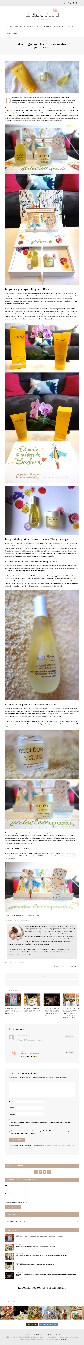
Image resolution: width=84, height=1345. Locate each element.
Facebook (11, 954)
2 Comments (74, 966)
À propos (26, 1334)
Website (12, 1114)
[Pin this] (63, 966)
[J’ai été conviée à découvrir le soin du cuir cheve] (63, 1313)
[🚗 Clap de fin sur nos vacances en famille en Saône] (49, 1313)
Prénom (8, 1185)
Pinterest (18, 954)
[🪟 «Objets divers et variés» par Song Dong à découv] (77, 1313)
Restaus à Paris (13, 26)
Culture (46, 26)
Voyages (57, 26)
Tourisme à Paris (31, 26)
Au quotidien (12, 33)
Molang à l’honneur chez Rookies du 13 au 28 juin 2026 (35, 1265)
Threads (25, 954)
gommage (52, 853)
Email (11, 1108)
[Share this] (53, 966)
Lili (22, 1051)
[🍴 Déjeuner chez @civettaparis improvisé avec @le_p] (7, 1313)
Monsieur (54, 926)
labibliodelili (39, 952)
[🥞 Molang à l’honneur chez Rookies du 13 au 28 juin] (21, 1313)
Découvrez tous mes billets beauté (17, 920)
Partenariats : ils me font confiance (47, 1334)
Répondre (69, 1036)
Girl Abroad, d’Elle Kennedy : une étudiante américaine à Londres (39, 1237)
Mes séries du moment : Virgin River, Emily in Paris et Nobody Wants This (41, 1255)
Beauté (39, 51)
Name (11, 1101)
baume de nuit (32, 856)
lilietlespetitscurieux (15, 952)
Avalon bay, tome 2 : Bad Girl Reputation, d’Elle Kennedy (36, 1246)
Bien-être (70, 26)
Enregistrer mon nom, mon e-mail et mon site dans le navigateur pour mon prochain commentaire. (40, 1124)
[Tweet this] (56, 966)
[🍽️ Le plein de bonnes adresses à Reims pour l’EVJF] (35, 1313)
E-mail (8, 1194)
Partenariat (19, 962)
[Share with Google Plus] (60, 966)
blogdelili (40, 949)
